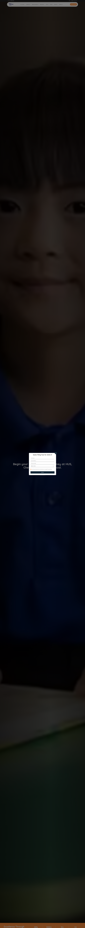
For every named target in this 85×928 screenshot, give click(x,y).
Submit (42, 472)
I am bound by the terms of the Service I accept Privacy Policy (42, 469)
